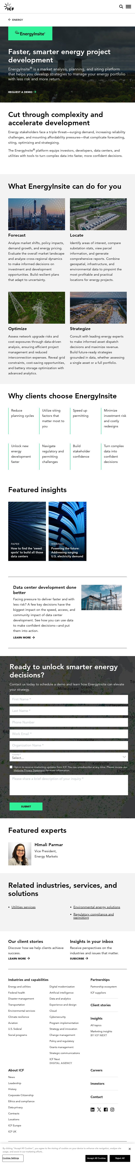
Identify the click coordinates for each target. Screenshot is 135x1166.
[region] (67, 1155)
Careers (96, 1070)
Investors (97, 1084)
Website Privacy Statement (29, 770)
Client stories (101, 1005)
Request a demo (20, 92)
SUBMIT (26, 806)
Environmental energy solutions (96, 907)
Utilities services (24, 907)
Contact (97, 1097)
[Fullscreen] (124, 227)
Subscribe (77, 958)
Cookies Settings (11, 1158)
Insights (96, 1018)
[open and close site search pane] (121, 6)
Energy (17, 19)
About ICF (16, 1070)
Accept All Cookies (96, 1158)
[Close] (129, 1149)
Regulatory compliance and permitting (93, 916)
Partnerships (100, 980)
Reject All (119, 1158)
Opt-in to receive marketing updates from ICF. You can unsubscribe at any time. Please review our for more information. (70, 769)
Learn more (17, 958)
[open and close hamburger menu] (128, 6)
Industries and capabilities (28, 980)
